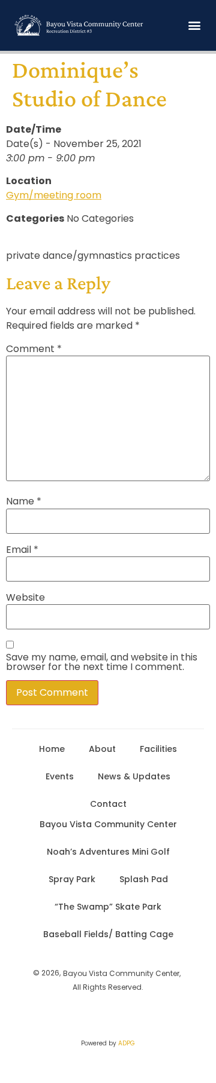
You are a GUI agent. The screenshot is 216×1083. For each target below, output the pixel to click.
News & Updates (134, 776)
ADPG (126, 1043)
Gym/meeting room (53, 195)
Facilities (158, 749)
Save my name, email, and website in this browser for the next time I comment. (101, 662)
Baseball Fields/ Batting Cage (108, 934)
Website (25, 597)
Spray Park (72, 879)
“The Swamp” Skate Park (108, 907)
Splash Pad (143, 879)
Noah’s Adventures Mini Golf (108, 852)
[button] (194, 25)
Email (22, 550)
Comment (34, 349)
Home (52, 749)
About (102, 749)
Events (60, 776)
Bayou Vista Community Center (108, 824)
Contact (108, 804)
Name (23, 501)
